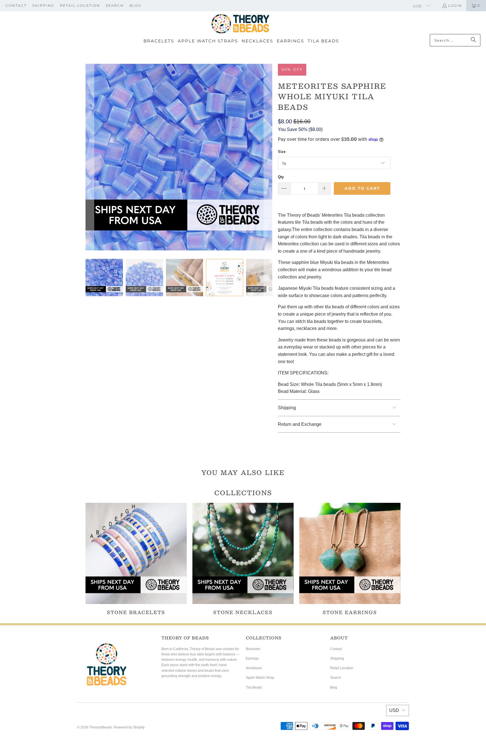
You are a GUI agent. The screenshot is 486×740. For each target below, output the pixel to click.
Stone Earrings (349, 559)
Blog (135, 5)
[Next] (268, 157)
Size (281, 152)
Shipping (43, 5)
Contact (16, 5)
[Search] (473, 40)
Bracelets (253, 649)
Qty (281, 177)
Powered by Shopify (129, 727)
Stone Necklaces (243, 559)
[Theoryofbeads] (240, 24)
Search (115, 5)
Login (455, 5)
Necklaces (254, 668)
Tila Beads (254, 687)
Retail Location (80, 5)
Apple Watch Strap (260, 678)
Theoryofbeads (100, 727)
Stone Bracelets (136, 559)
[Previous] (89, 157)
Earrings (252, 658)
